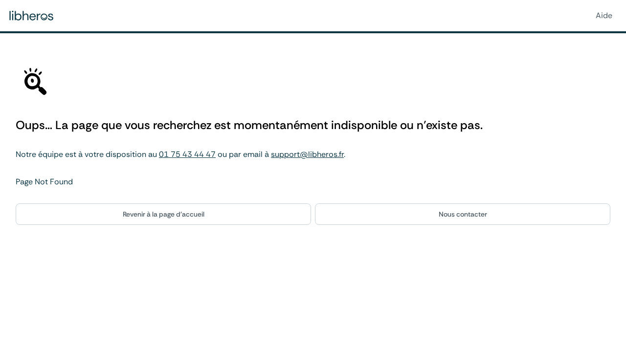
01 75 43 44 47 (187, 154)
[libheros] (31, 16)
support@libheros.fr (307, 154)
